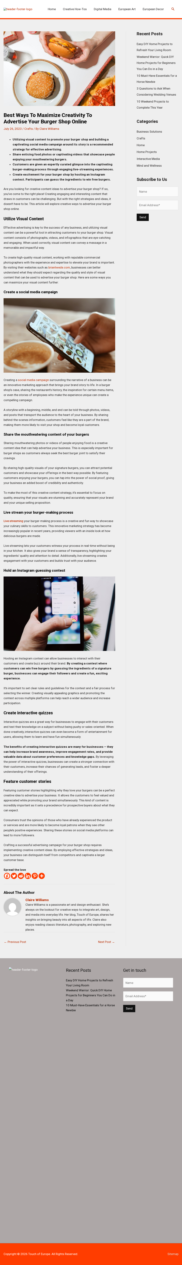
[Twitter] (14, 876)
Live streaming (13, 521)
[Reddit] (21, 876)
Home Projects (147, 152)
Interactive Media (148, 159)
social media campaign (33, 380)
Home (141, 145)
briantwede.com (59, 267)
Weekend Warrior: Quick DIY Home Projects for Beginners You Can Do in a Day (156, 63)
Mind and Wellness (149, 165)
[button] (173, 9)
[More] (42, 876)
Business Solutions (149, 131)
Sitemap (172, 1254)
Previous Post (15, 942)
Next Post (106, 942)
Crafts (28, 129)
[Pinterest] (35, 876)
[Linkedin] (28, 876)
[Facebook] (7, 876)
